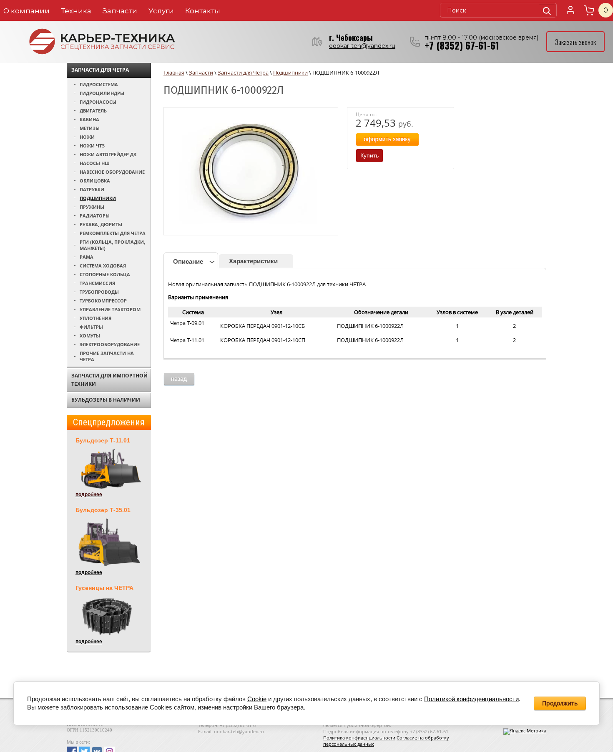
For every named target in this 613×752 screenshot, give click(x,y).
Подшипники (98, 198)
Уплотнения (95, 318)
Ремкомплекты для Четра (113, 233)
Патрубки (92, 189)
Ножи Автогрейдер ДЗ (108, 154)
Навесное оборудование (112, 172)
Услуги (161, 11)
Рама (86, 257)
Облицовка (95, 180)
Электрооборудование (110, 344)
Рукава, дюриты (101, 224)
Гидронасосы (98, 102)
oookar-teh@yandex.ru (362, 46)
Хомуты (90, 335)
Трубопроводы (99, 292)
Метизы (90, 128)
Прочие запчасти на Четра (107, 356)
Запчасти (120, 11)
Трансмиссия (97, 283)
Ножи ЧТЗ (92, 145)
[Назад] (179, 379)
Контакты (202, 11)
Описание (188, 261)
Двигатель (93, 110)
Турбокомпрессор (103, 300)
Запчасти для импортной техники (109, 379)
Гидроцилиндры (102, 93)
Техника (76, 11)
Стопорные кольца (105, 274)
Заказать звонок (575, 42)
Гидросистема (99, 84)
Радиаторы (95, 215)
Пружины (92, 207)
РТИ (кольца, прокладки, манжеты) (112, 245)
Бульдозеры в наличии (105, 399)
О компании (26, 11)
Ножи (87, 137)
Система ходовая (103, 265)
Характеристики (253, 261)
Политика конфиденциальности (359, 738)
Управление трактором (110, 309)
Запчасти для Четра (100, 69)
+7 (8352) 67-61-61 (462, 45)
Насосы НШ (95, 163)
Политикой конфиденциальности (471, 698)
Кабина (89, 119)
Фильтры (91, 327)
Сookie (256, 698)
